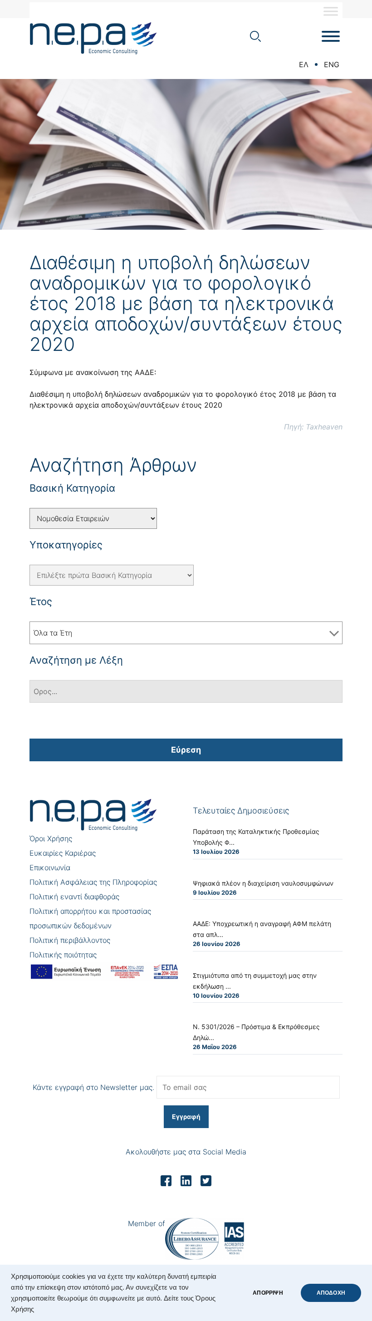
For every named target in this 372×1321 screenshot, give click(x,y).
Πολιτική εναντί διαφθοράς (74, 896)
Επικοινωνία (49, 867)
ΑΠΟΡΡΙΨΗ (268, 1293)
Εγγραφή (186, 1116)
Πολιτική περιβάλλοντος (69, 940)
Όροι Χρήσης (50, 838)
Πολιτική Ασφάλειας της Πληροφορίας (93, 882)
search (255, 36)
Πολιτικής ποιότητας (63, 954)
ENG (331, 64)
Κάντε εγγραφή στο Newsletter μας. (93, 1087)
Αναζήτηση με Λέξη (76, 660)
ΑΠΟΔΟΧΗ (331, 1293)
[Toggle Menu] (330, 11)
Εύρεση (186, 749)
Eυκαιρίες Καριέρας (62, 853)
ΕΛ (303, 64)
